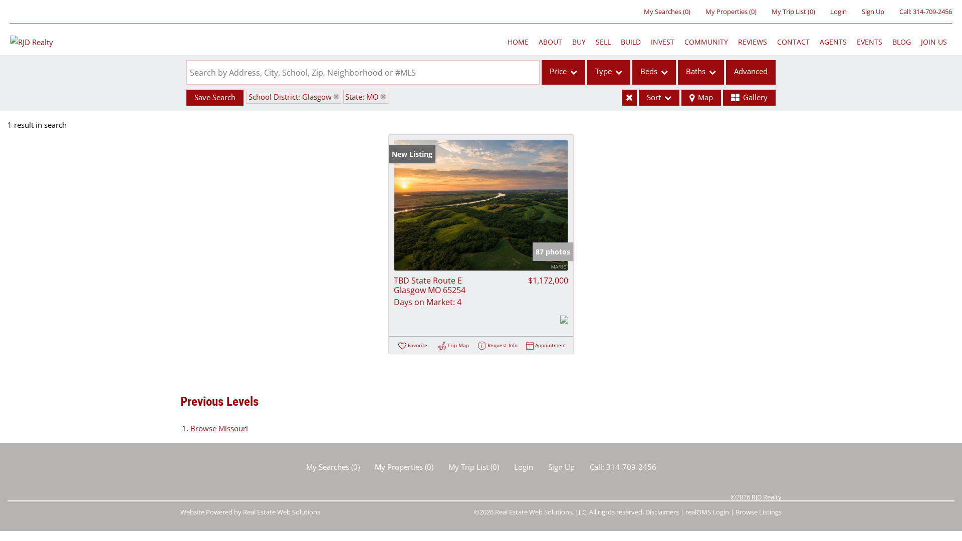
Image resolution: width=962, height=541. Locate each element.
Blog (901, 42)
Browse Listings (759, 511)
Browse (219, 428)
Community (706, 42)
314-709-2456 (932, 11)
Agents (833, 42)
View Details (481, 205)
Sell (603, 42)
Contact (793, 42)
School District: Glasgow (290, 97)
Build (631, 42)
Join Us (934, 42)
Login (838, 11)
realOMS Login (707, 511)
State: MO (362, 97)
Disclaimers (662, 511)
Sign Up (873, 11)
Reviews (752, 42)
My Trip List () (793, 11)
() (667, 11)
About (550, 42)
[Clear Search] (629, 98)
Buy (579, 42)
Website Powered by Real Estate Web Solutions (250, 511)
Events (869, 42)
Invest (662, 42)
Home (518, 42)
